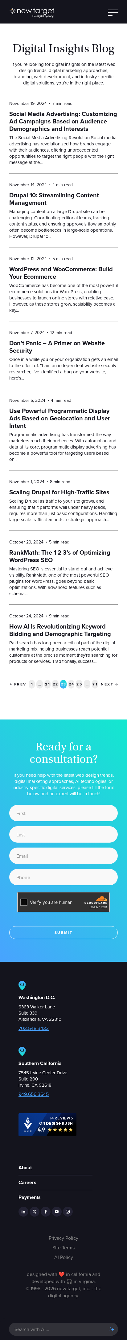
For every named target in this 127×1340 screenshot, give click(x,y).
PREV (20, 684)
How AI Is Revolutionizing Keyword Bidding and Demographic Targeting (60, 630)
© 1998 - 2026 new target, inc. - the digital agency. (63, 1292)
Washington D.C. (36, 997)
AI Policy (63, 1257)
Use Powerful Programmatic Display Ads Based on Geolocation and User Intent (59, 418)
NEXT (107, 684)
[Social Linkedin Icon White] (23, 1212)
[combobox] (57, 1329)
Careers (27, 1182)
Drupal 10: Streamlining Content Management (54, 199)
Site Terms (63, 1247)
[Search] (111, 1329)
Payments (29, 1197)
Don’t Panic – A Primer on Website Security (57, 346)
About (25, 1167)
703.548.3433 (33, 1028)
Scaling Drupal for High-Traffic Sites (59, 492)
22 (56, 683)
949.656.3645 (33, 1094)
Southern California (40, 1063)
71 (95, 683)
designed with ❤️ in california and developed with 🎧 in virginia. (63, 1278)
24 (72, 683)
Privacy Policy (63, 1238)
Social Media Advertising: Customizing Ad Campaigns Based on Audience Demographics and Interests (63, 121)
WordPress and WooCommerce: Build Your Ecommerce (61, 272)
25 (79, 683)
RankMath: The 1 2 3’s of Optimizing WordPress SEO (59, 556)
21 (48, 683)
